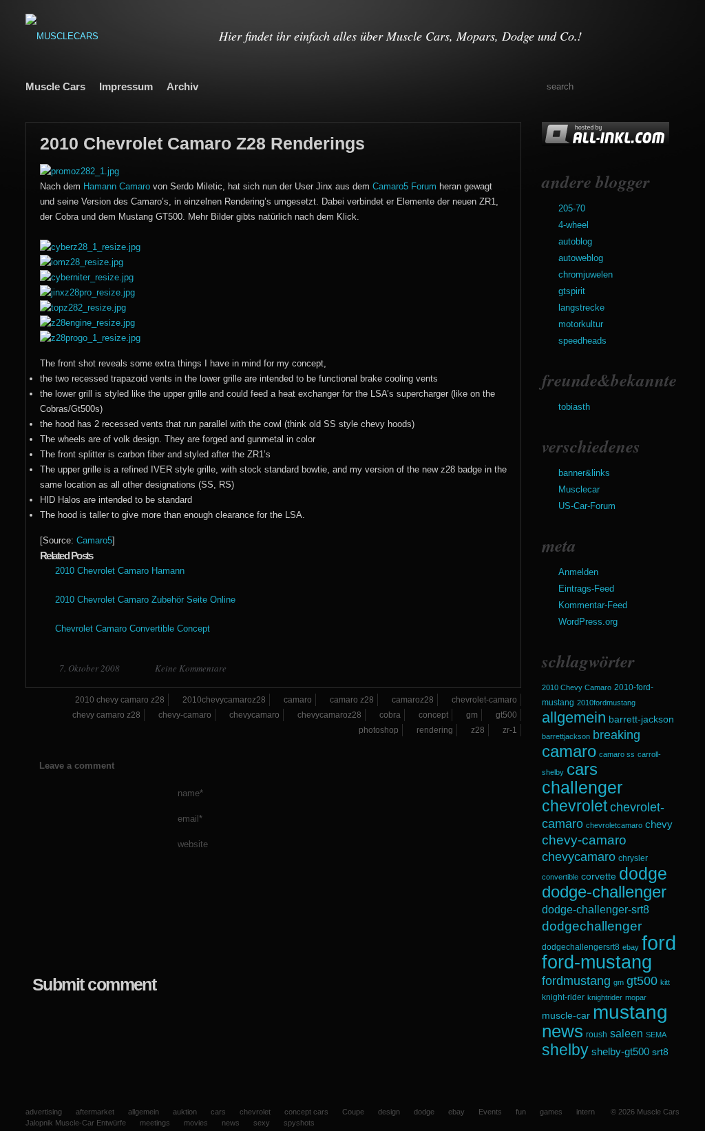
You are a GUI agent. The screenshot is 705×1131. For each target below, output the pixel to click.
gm (618, 982)
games (551, 1112)
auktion (185, 1112)
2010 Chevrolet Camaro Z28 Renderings (202, 143)
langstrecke (581, 307)
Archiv (182, 86)
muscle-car (566, 1015)
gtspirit (571, 291)
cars (582, 769)
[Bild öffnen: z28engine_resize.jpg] (87, 323)
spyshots (299, 1123)
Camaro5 (94, 540)
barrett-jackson (641, 719)
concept (433, 715)
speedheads (582, 340)
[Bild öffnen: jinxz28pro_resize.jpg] (87, 292)
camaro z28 (352, 700)
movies (196, 1123)
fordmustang (576, 980)
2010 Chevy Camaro (576, 687)
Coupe (353, 1112)
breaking (616, 735)
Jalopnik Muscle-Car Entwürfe (75, 1123)
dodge (643, 873)
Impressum (126, 86)
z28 (478, 730)
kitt (665, 982)
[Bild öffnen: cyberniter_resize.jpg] (87, 277)
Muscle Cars (55, 86)
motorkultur (580, 324)
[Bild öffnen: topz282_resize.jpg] (83, 307)
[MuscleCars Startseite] (113, 36)
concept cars (306, 1112)
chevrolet (574, 806)
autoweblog (580, 258)
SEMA (656, 1034)
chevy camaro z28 (106, 715)
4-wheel (573, 225)
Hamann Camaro (116, 186)
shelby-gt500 (620, 1051)
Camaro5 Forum (404, 186)
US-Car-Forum (586, 506)
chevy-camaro (584, 840)
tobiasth (574, 407)
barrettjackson (566, 736)
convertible (560, 877)
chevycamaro (578, 856)
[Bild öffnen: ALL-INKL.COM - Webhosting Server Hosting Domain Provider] (605, 143)
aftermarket (95, 1112)
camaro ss (617, 754)
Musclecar (579, 489)
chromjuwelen (585, 274)
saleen (626, 1033)
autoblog (575, 241)
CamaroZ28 (413, 700)
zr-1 (510, 730)
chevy (659, 824)
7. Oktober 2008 (90, 668)
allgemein (574, 717)
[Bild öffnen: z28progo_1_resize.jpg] (90, 338)
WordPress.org (588, 621)
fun (521, 1112)
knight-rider (563, 997)
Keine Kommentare (191, 668)
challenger (582, 787)
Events (490, 1112)
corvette (598, 876)
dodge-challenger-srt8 (595, 909)
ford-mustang (597, 962)
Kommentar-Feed (592, 605)
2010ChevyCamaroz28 (224, 700)
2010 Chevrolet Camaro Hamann (120, 571)
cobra (390, 715)
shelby (565, 1050)
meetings (155, 1123)
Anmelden (578, 572)
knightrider (604, 997)
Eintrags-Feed (586, 588)
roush (596, 1034)
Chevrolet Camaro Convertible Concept (132, 628)
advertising (43, 1112)
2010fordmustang (606, 702)
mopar (635, 997)
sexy (261, 1123)
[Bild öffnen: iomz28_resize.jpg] (81, 262)
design (389, 1112)
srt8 (660, 1051)
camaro (569, 751)
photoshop (379, 730)
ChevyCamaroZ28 (329, 715)
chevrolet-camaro (484, 700)
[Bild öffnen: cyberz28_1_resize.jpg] (90, 247)
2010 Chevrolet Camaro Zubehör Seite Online (145, 599)
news (562, 1031)
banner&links (584, 473)
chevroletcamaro (614, 825)
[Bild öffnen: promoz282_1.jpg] (79, 171)
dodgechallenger (592, 925)
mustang (630, 1012)
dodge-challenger (604, 891)
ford (659, 942)
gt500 (642, 980)
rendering (435, 730)
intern (585, 1112)
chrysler (633, 858)
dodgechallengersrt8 (581, 947)
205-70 (571, 208)
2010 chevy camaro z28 (120, 700)
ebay (630, 947)
